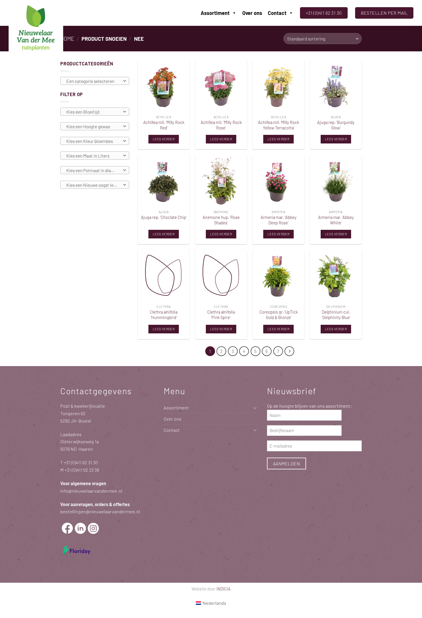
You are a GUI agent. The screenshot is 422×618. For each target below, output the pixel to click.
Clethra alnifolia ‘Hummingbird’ (163, 314)
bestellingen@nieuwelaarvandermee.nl (100, 511)
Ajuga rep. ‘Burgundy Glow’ (336, 125)
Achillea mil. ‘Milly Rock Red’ (163, 125)
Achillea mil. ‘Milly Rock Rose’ (221, 125)
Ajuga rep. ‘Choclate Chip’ (164, 217)
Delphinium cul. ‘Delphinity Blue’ (336, 314)
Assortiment (215, 13)
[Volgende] (289, 351)
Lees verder (164, 139)
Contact (277, 13)
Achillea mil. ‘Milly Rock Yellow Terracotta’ (278, 125)
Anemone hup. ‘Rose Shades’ (221, 220)
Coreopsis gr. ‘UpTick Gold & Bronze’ (279, 314)
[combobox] (94, 81)
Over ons (252, 13)
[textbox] (93, 81)
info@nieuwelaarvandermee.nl (91, 490)
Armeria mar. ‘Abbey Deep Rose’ (279, 220)
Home (67, 38)
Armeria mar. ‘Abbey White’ (336, 220)
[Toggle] (254, 407)
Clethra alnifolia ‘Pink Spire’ (221, 314)
